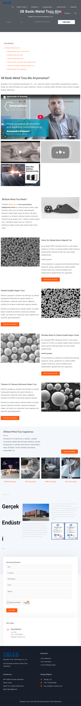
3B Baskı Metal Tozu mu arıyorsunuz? (18, 51)
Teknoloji (52, 482)
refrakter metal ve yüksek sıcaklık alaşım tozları (21, 62)
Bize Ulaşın (12, 610)
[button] (76, 13)
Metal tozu (13, 204)
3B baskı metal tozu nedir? (15, 55)
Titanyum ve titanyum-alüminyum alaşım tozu (20, 65)
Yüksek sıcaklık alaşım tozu (15, 58)
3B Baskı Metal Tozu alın (12, 48)
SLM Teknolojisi (71, 482)
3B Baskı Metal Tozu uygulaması (16, 69)
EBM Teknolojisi (10, 482)
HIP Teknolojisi (30, 482)
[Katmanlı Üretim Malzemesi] (7, 3)
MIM (47, 482)
